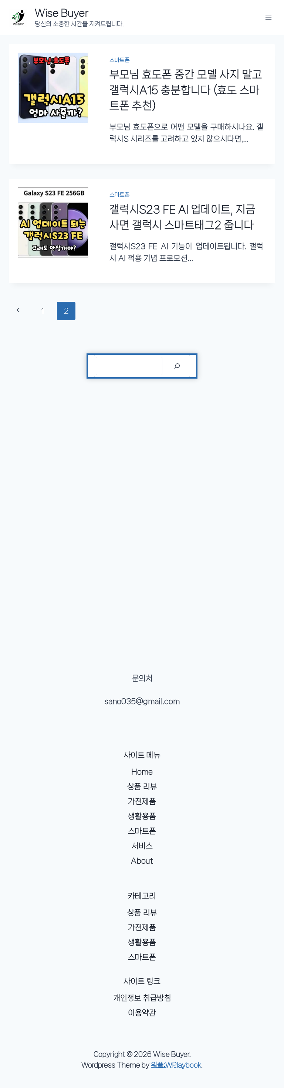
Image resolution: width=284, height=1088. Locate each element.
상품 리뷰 (142, 786)
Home (142, 772)
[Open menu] (268, 17)
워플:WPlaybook (176, 1065)
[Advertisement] (142, 503)
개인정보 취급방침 (142, 998)
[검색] (177, 366)
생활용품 (142, 816)
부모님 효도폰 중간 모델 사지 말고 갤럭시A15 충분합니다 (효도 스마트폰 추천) (185, 90)
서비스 (142, 846)
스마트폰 (119, 60)
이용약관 (142, 1013)
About (142, 861)
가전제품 (142, 801)
